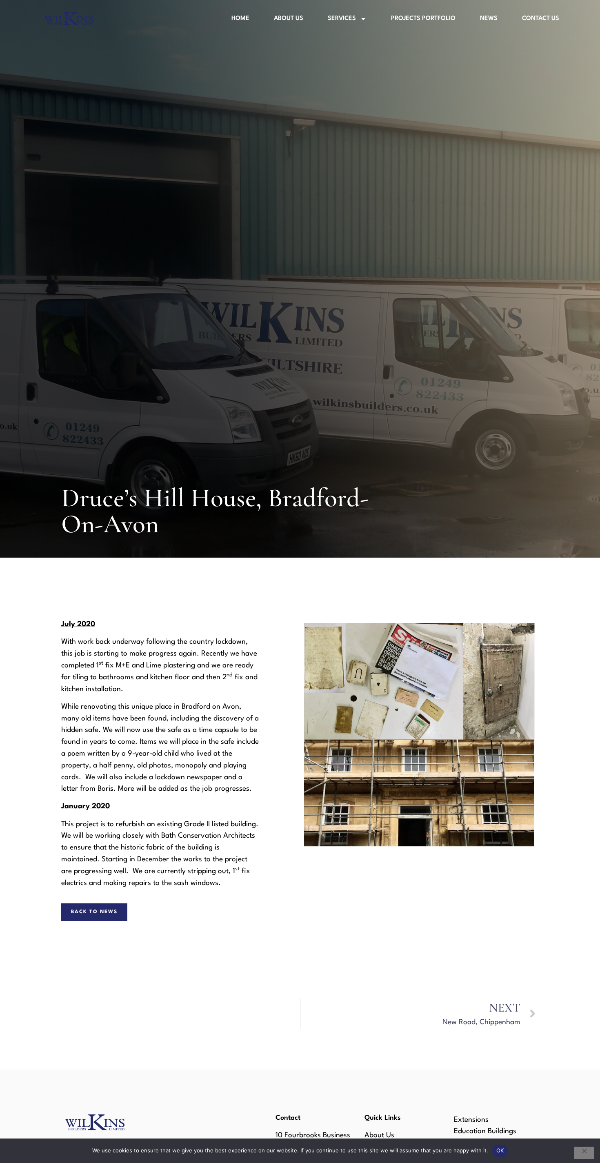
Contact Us (540, 19)
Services (342, 19)
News (489, 19)
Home (240, 19)
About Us (288, 19)
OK (500, 1150)
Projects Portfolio (423, 19)
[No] (584, 1153)
